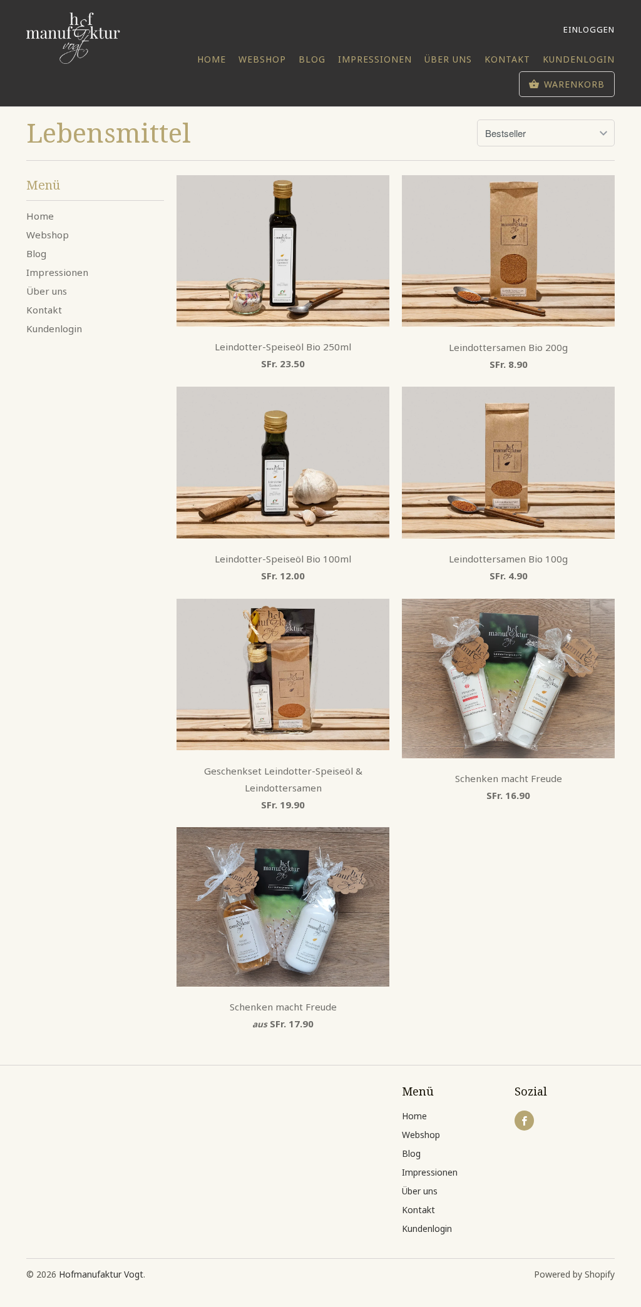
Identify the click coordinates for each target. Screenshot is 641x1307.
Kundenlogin (579, 59)
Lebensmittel (108, 132)
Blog (312, 59)
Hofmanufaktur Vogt (101, 1274)
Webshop (262, 59)
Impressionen (375, 59)
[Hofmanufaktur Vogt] (73, 38)
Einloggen (589, 29)
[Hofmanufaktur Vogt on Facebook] (524, 1121)
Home (211, 59)
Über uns (448, 59)
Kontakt (507, 59)
